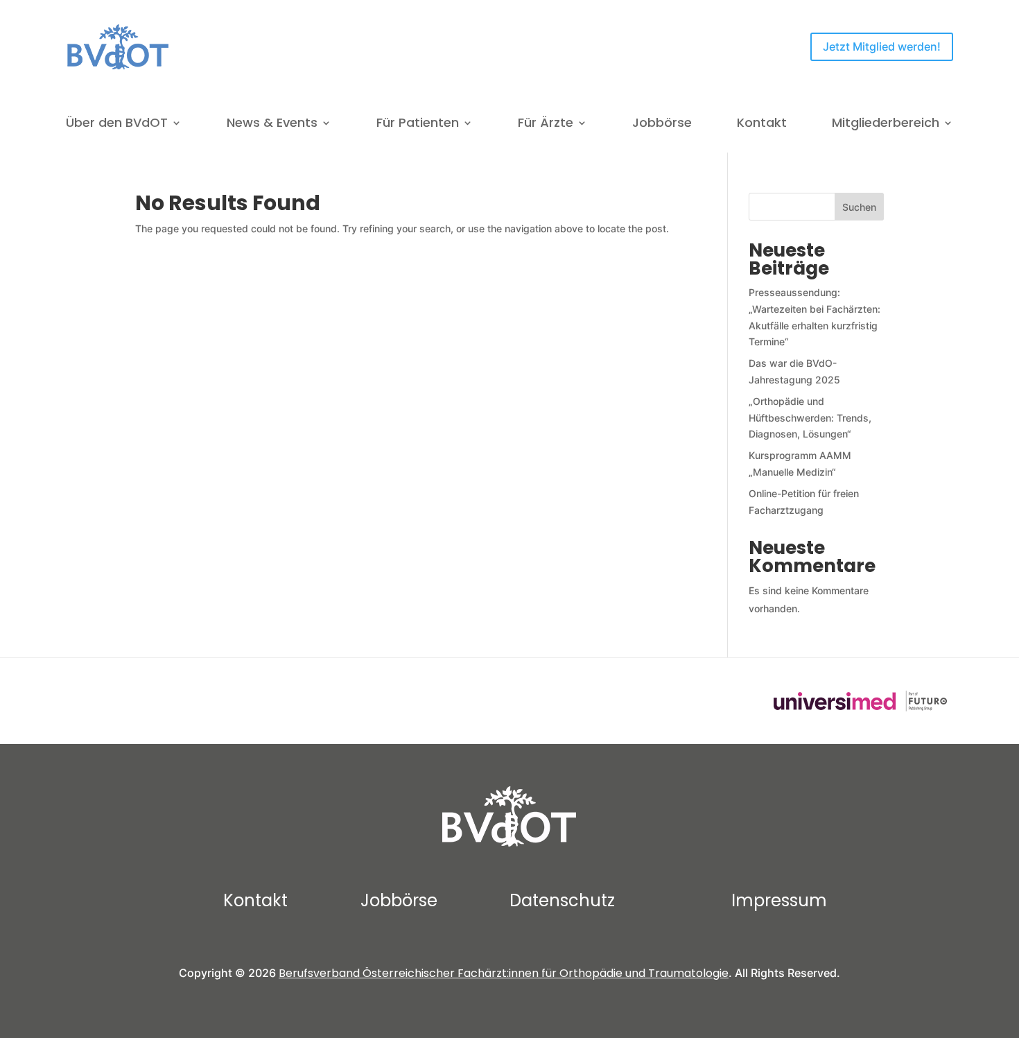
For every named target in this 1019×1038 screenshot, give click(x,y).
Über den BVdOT (117, 124)
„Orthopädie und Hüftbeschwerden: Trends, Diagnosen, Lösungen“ (810, 417)
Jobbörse (662, 124)
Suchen (859, 207)
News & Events (272, 124)
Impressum (779, 900)
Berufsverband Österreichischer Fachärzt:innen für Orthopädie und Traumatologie (504, 973)
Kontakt (762, 124)
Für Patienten (417, 124)
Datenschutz (562, 900)
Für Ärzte (545, 124)
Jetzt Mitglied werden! (882, 46)
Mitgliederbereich (885, 124)
